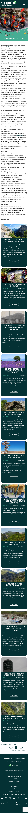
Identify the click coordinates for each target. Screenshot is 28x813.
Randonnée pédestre (21, 677)
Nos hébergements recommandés (18, 505)
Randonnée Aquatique (12, 47)
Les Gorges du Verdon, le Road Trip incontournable (14, 240)
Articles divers (22, 375)
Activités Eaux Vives (21, 720)
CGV (25, 803)
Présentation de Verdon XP (14, 776)
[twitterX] (10, 798)
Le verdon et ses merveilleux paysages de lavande (14, 371)
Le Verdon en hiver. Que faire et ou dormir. (14, 794)
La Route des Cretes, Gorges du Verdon (14, 585)
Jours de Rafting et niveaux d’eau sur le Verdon (14, 717)
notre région (19, 135)
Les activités (14, 778)
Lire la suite (14, 261)
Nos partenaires (22, 288)
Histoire (24, 332)
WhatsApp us (15, 765)
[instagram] (6, 798)
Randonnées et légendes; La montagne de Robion (14, 674)
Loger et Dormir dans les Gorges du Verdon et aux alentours (14, 501)
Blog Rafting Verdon (14, 781)
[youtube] (14, 798)
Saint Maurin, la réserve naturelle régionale (14, 413)
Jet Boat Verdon (14, 789)
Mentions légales (18, 803)
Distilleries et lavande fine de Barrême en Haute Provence (14, 327)
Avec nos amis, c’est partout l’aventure (14, 457)
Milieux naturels (22, 416)
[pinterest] (26, 798)
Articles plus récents (9, 744)
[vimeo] (18, 798)
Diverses (24, 633)
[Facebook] (2, 798)
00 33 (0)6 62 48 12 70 (15, 761)
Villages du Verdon (21, 244)
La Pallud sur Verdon (14, 791)
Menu (25, 4)
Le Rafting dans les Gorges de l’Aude (14, 285)
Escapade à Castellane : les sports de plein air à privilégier (14, 628)
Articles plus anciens (19, 750)
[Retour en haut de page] (19, 809)
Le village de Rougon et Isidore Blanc (14, 543)
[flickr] (22, 798)
